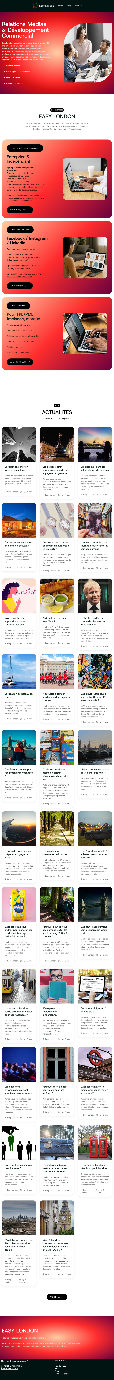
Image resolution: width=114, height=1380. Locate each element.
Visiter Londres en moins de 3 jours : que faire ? (95, 771)
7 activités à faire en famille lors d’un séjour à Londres (56, 697)
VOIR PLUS (55, 1297)
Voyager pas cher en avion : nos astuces (16, 468)
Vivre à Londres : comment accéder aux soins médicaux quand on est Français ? (55, 1244)
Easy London (46, 6)
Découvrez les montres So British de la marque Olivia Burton (56, 546)
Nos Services (60, 1366)
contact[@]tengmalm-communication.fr (12, 1367)
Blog (57, 1368)
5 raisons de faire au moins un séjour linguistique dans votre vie (55, 774)
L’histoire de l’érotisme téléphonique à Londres (94, 1166)
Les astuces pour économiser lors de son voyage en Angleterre (56, 470)
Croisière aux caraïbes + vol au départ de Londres (95, 468)
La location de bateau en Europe (19, 695)
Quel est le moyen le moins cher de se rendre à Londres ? (94, 1090)
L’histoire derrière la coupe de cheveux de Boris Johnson (93, 621)
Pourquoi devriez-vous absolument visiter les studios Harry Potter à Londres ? (55, 931)
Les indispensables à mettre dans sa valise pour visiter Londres (55, 1168)
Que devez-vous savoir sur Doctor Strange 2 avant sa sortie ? (93, 697)
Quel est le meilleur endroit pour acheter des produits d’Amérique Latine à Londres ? (18, 931)
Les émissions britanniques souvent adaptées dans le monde (18, 1090)
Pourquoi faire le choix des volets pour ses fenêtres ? (55, 1090)
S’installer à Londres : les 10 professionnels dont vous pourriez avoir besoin (19, 1244)
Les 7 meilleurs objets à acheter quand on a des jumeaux (94, 854)
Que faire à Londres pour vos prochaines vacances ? (19, 773)
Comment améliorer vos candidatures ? (18, 1166)
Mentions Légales (62, 1374)
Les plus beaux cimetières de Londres (55, 852)
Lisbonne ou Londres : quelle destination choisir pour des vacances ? (19, 1011)
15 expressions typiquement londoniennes (51, 1011)
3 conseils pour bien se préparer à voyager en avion (18, 854)
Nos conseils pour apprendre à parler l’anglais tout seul (15, 621)
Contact (58, 1371)
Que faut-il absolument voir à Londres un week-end (94, 930)
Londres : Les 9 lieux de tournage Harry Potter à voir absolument (94, 546)
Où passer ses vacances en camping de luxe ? (18, 544)
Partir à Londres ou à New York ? (54, 620)
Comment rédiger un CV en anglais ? (94, 1010)
